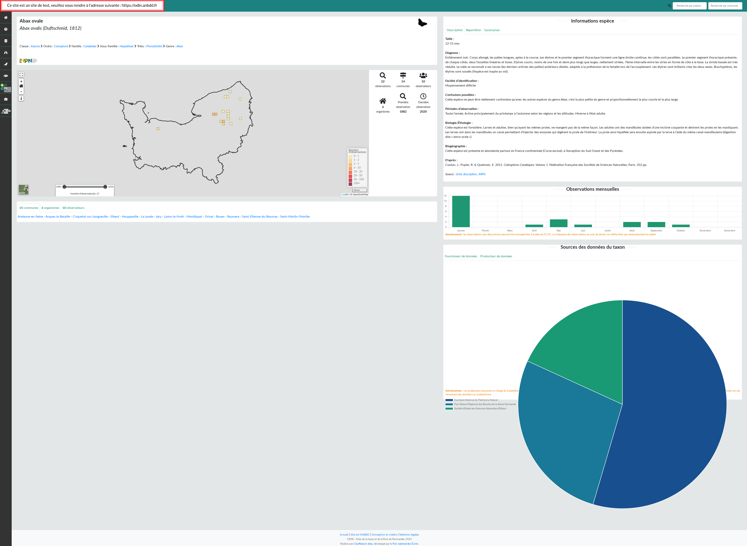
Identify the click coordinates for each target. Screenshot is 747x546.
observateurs (73, 207)
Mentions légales (409, 534)
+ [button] (21, 81)
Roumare (233, 216)
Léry (158, 216)
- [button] (21, 91)
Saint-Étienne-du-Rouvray (259, 216)
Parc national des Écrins (405, 544)
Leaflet (345, 194)
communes (28, 207)
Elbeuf (114, 216)
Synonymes (492, 30)
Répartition (473, 30)
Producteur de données (496, 256)
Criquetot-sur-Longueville (90, 216)
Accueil (344, 534)
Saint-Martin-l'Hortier (295, 216)
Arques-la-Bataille (58, 216)
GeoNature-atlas (363, 544)
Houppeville (130, 216)
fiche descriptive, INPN (470, 174)
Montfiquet (194, 216)
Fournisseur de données (461, 256)
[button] (21, 86)
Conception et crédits (384, 534)
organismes (50, 207)
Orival (209, 216)
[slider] (64, 187)
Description (455, 30)
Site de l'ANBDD (360, 534)
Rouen (220, 216)
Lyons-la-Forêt (174, 216)
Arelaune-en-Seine (30, 216)
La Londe (147, 216)
